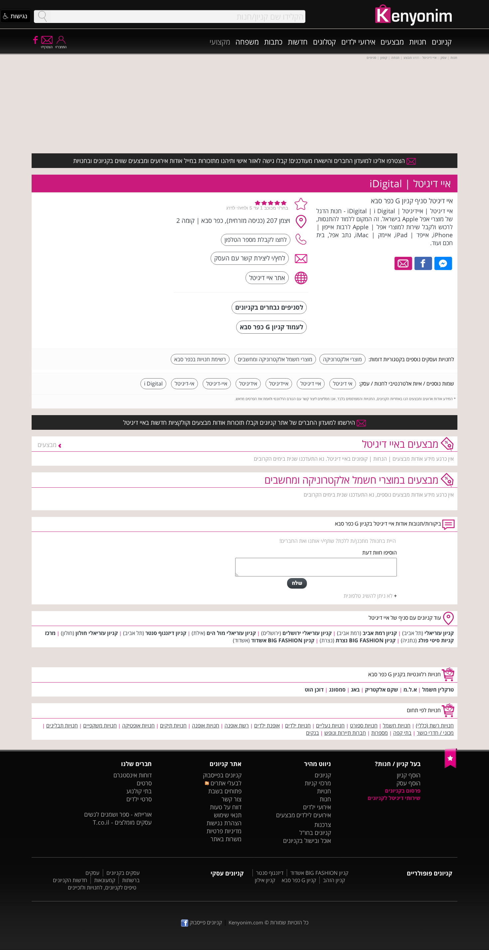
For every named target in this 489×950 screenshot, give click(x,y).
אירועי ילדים (358, 42)
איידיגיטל (278, 383)
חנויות (417, 42)
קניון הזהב (334, 880)
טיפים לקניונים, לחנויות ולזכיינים (102, 887)
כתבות (273, 42)
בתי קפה (402, 732)
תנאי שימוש (228, 815)
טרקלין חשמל (438, 689)
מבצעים (392, 42)
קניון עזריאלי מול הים (231, 633)
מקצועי (220, 42)
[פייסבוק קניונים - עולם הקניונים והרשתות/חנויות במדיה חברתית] (35, 39)
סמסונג (337, 689)
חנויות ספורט (364, 725)
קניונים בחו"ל (315, 833)
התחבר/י (61, 47)
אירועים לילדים (313, 815)
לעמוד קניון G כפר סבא (271, 326)
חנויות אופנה (205, 725)
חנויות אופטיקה (138, 725)
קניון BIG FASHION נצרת (366, 640)
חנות (325, 799)
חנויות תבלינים (62, 725)
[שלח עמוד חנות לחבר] (404, 263)
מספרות (379, 732)
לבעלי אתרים (225, 783)
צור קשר (232, 799)
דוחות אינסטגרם (132, 775)
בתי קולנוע (139, 791)
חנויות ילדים (298, 725)
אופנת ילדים (267, 725)
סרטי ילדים (139, 799)
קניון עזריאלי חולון (97, 633)
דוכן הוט (314, 689)
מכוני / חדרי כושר (435, 732)
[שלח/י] (297, 583)
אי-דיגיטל (184, 383)
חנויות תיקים (173, 725)
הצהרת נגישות (224, 823)
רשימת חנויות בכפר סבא (200, 359)
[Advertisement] (119, 237)
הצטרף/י (47, 47)
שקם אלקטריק (381, 689)
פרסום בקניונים (402, 790)
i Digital (153, 383)
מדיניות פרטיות (224, 831)
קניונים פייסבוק (205, 922)
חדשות (298, 42)
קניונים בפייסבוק (222, 775)
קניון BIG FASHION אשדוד (282, 640)
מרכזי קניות (318, 783)
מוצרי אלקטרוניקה (342, 359)
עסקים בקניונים (123, 872)
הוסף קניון (408, 775)
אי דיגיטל (342, 383)
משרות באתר (226, 839)
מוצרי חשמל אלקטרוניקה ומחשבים (275, 359)
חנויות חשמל (396, 725)
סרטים (144, 783)
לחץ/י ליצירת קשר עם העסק (249, 257)
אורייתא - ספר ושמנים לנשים (118, 814)
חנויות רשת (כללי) (435, 725)
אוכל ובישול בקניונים (307, 841)
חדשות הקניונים (70, 880)
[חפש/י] (42, 16)
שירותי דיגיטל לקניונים (394, 798)
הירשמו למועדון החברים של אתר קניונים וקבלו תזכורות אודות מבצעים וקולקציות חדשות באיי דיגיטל (240, 422)
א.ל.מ (410, 689)
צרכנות (322, 825)
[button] (15, 16)
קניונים (442, 42)
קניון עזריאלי (439, 633)
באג (355, 689)
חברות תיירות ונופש (345, 732)
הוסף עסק (408, 783)
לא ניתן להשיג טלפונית (368, 595)
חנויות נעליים (330, 725)
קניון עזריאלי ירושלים (307, 633)
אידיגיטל (248, 383)
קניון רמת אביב (380, 633)
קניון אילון (265, 880)
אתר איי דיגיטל (267, 277)
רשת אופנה (237, 725)
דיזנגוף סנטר (269, 872)
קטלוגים (324, 42)
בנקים (312, 732)
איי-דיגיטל (216, 383)
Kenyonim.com (246, 922)
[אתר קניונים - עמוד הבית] (450, 766)
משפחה (247, 42)
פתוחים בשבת (225, 791)
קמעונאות (104, 880)
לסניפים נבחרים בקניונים (269, 307)
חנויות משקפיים (100, 725)
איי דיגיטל (310, 383)
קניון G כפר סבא (299, 880)
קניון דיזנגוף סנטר (165, 633)
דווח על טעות (226, 807)
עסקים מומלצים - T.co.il (122, 822)
